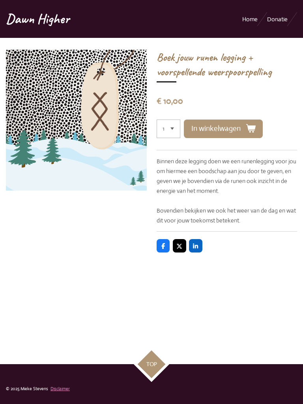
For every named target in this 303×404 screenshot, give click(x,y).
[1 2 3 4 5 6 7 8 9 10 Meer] (168, 129)
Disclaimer (60, 388)
